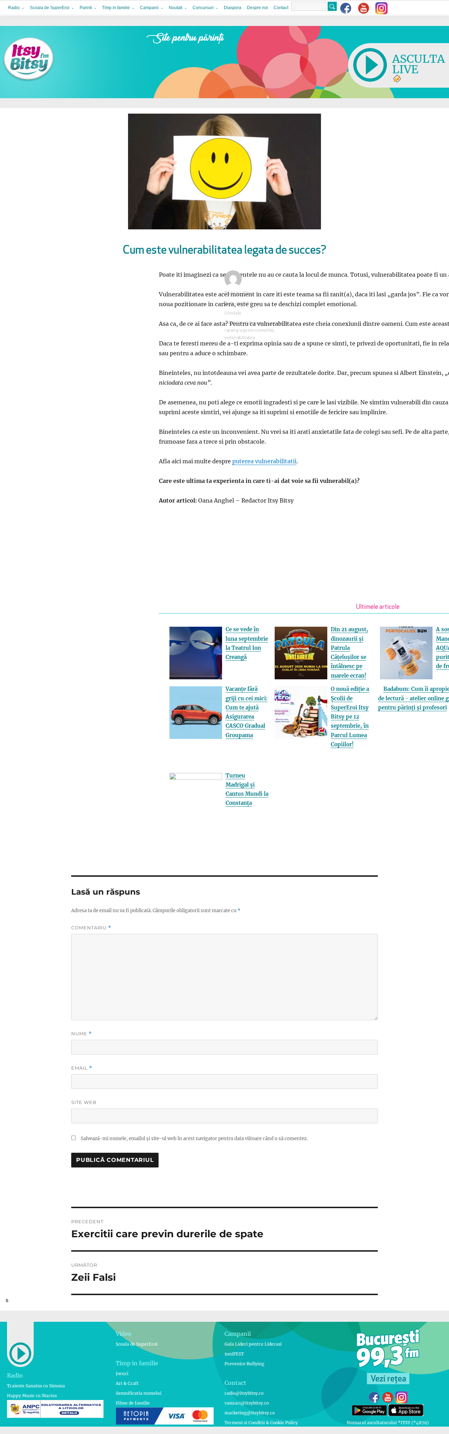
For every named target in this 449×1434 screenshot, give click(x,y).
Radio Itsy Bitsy (239, 293)
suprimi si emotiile (256, 330)
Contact (281, 7)
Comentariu (91, 928)
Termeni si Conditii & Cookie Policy (261, 1422)
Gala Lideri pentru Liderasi (253, 1344)
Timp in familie (116, 7)
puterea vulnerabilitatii (264, 461)
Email (81, 1068)
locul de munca (252, 323)
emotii (230, 323)
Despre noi (257, 7)
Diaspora (232, 7)
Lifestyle (232, 313)
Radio (14, 7)
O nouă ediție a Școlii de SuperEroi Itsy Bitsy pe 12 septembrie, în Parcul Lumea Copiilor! (350, 717)
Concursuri (203, 7)
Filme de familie (133, 1403)
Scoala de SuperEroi (49, 7)
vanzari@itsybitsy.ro (246, 1403)
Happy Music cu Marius (32, 1395)
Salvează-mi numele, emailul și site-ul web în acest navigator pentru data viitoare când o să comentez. (194, 1139)
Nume (81, 1034)
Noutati (175, 7)
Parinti (86, 7)
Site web (83, 1102)
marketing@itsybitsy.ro (249, 1412)
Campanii (149, 7)
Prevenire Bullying (244, 1363)
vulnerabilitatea (239, 338)
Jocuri (122, 1373)
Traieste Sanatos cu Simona (36, 1385)
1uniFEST (234, 1353)
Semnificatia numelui (138, 1393)
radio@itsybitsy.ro (243, 1393)
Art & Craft (127, 1383)
